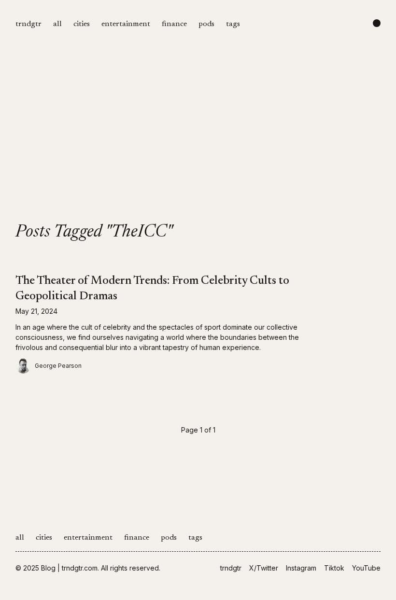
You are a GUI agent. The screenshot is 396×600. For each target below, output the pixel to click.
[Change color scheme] (376, 23)
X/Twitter (263, 568)
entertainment (125, 24)
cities (81, 24)
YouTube (366, 568)
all (57, 24)
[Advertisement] (198, 150)
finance (174, 24)
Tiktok (334, 568)
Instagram (301, 568)
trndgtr (28, 24)
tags (233, 24)
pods (206, 24)
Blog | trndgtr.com (69, 568)
